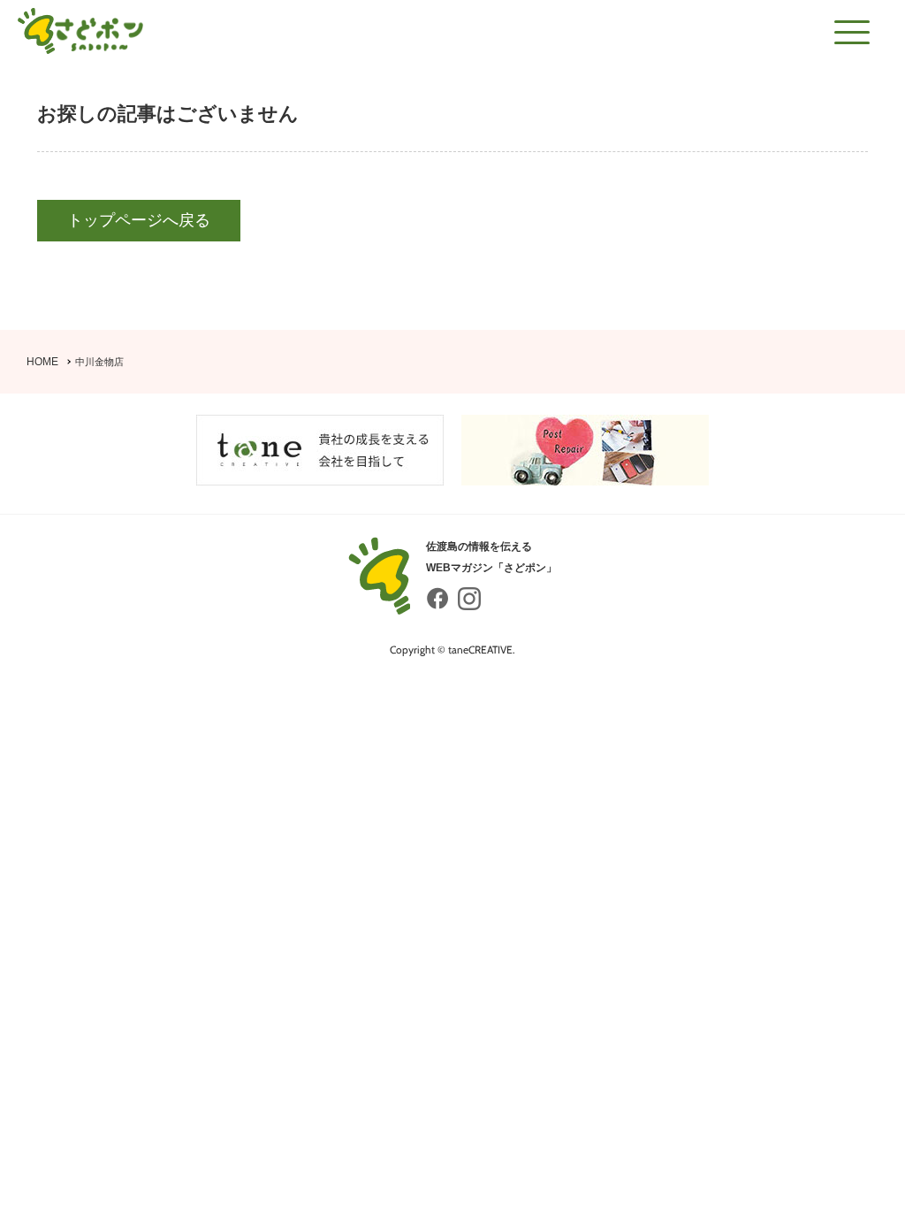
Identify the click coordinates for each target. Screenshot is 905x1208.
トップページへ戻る (138, 220)
